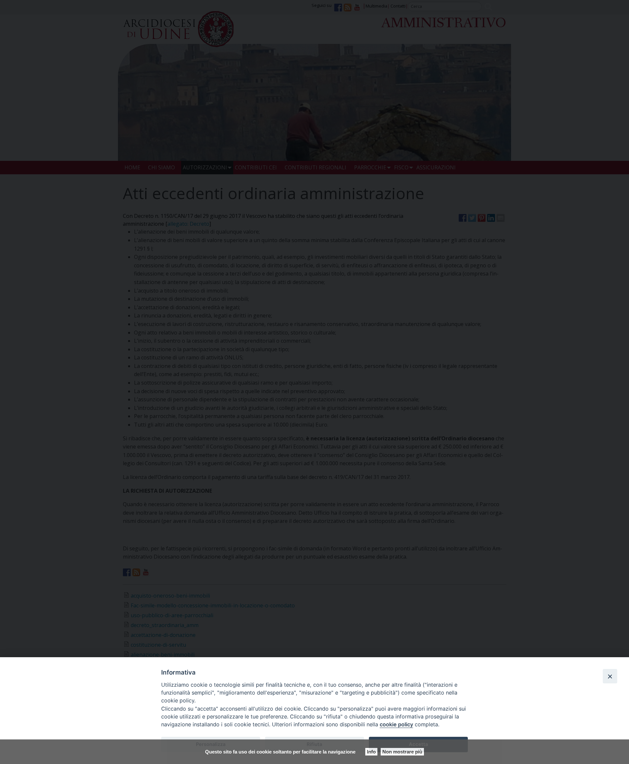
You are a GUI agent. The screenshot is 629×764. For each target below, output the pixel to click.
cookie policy (396, 724)
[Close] (610, 676)
